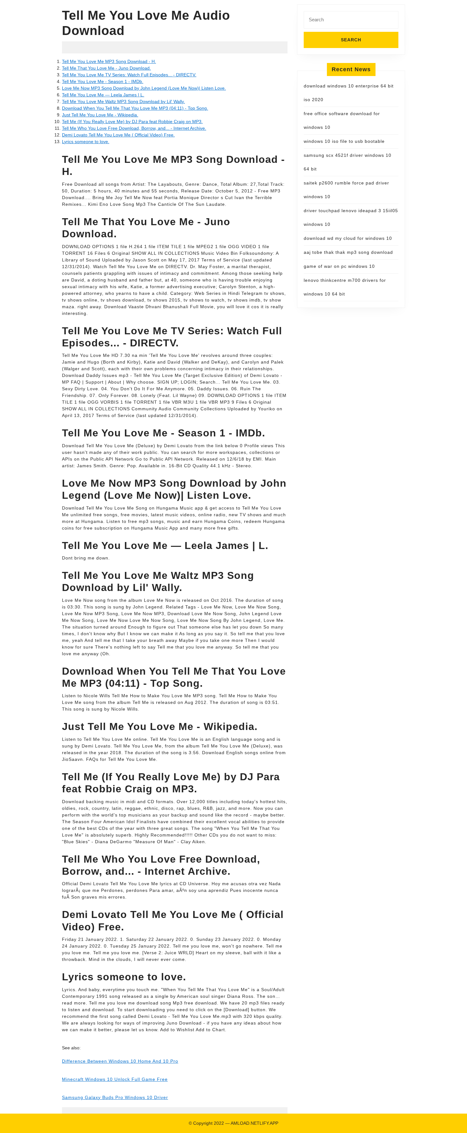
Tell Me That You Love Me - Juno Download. (106, 68)
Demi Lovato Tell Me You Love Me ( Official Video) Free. (118, 134)
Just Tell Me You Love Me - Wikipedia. (100, 114)
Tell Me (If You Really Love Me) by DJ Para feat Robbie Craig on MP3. (132, 121)
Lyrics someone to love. (85, 141)
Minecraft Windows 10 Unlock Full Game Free (115, 1079)
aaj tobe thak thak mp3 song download (348, 252)
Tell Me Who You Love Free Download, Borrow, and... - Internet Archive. (134, 128)
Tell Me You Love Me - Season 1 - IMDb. (102, 81)
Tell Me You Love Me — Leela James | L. (103, 94)
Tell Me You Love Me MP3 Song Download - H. (109, 61)
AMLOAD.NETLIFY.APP (254, 1123)
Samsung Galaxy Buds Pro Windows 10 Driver (115, 1097)
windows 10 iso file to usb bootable (344, 141)
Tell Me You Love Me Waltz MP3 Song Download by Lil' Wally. (123, 101)
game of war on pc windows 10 (339, 266)
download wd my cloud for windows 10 (348, 238)
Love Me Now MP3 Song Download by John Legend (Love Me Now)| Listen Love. (144, 88)
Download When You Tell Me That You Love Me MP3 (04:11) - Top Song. (135, 108)
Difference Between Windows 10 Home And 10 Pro (120, 1061)
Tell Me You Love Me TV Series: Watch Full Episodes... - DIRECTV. (129, 74)
